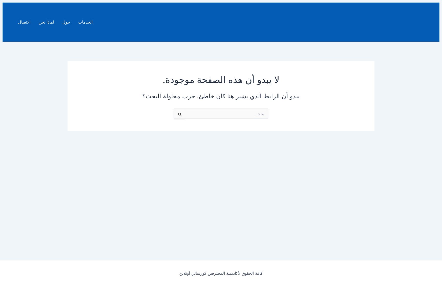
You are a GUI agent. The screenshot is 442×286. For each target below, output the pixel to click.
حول (66, 22)
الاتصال (24, 22)
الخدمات (85, 22)
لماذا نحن (46, 22)
